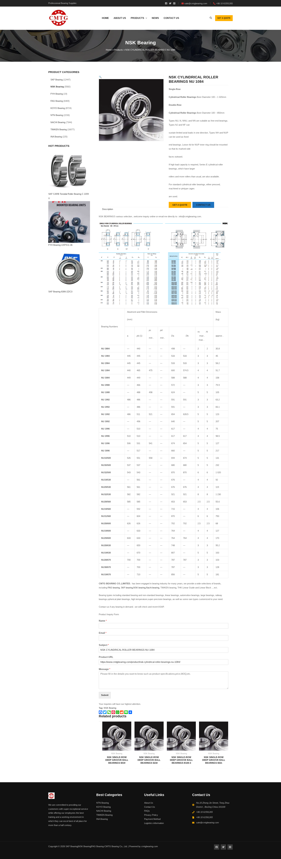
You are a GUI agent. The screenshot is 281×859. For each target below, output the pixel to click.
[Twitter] (170, 3)
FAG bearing (113, 587)
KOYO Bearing (57, 108)
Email (102, 633)
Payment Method (152, 819)
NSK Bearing (57, 86)
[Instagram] (174, 3)
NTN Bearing (56, 115)
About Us (148, 803)
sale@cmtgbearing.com (207, 822)
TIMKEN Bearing (58, 129)
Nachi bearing (152, 587)
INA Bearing (56, 136)
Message (104, 669)
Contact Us (149, 807)
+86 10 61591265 (204, 812)
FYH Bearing (56, 94)
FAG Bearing (56, 101)
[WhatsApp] (118, 712)
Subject (104, 645)
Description (107, 209)
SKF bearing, (127, 587)
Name (103, 621)
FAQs (147, 811)
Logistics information (154, 823)
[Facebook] (166, 3)
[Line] (126, 712)
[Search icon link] (211, 18)
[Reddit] (122, 712)
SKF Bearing (56, 79)
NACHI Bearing (57, 122)
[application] (145, 18)
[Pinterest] (114, 712)
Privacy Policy (151, 815)
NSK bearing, (139, 587)
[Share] (130, 712)
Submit (104, 695)
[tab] (107, 209)
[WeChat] (109, 712)
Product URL (106, 657)
